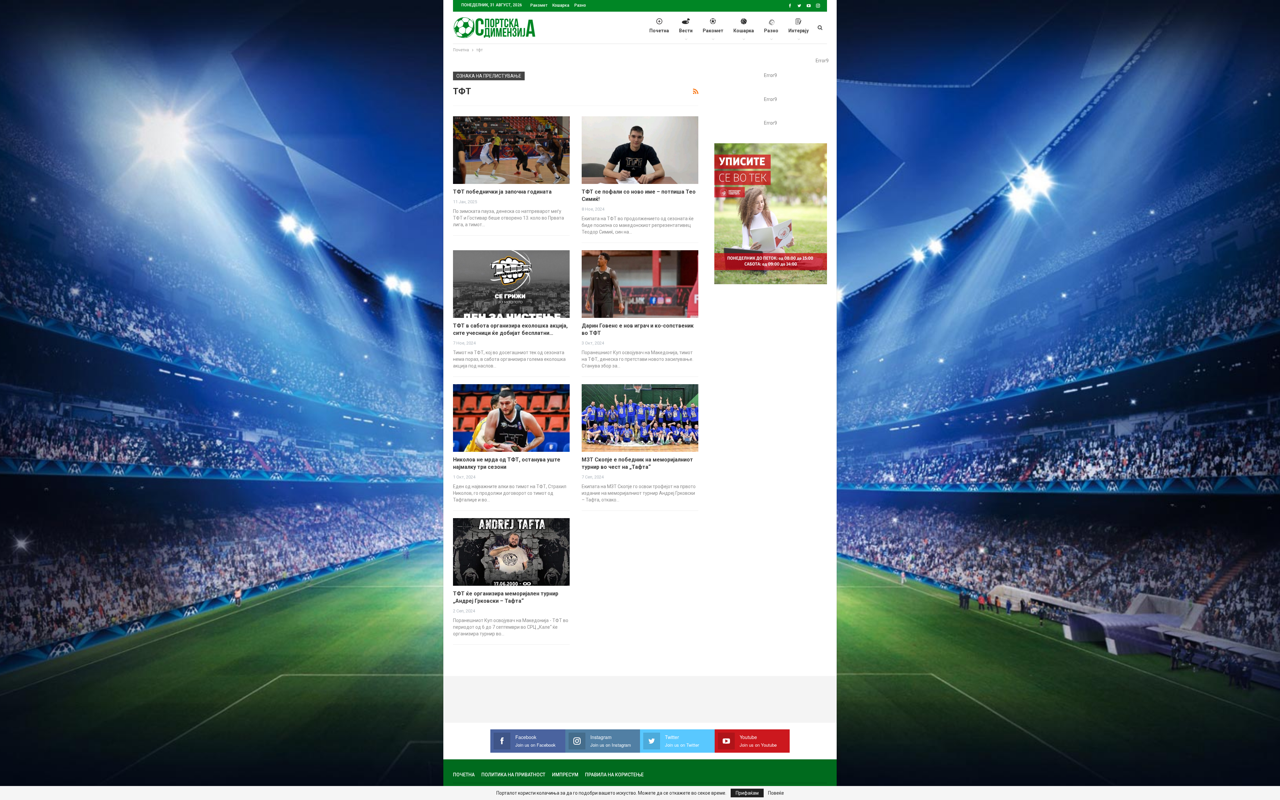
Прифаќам (747, 793)
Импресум (565, 774)
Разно (580, 5)
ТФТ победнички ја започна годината (502, 192)
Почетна (659, 30)
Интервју (798, 30)
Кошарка (560, 5)
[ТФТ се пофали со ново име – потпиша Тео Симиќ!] (640, 150)
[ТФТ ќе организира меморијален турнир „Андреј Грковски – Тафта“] (511, 552)
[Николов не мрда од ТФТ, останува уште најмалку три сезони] (511, 418)
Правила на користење (614, 774)
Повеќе (776, 793)
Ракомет (538, 5)
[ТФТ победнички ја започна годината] (511, 150)
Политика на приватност (513, 774)
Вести (686, 30)
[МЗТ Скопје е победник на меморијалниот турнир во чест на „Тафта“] (640, 418)
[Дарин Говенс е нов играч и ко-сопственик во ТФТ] (640, 284)
